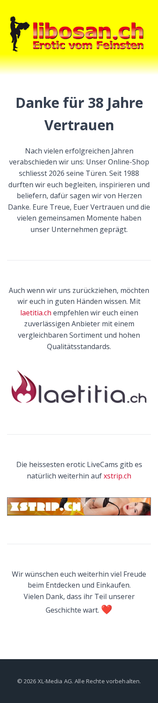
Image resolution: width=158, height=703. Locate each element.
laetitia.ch (35, 313)
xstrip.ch (117, 476)
